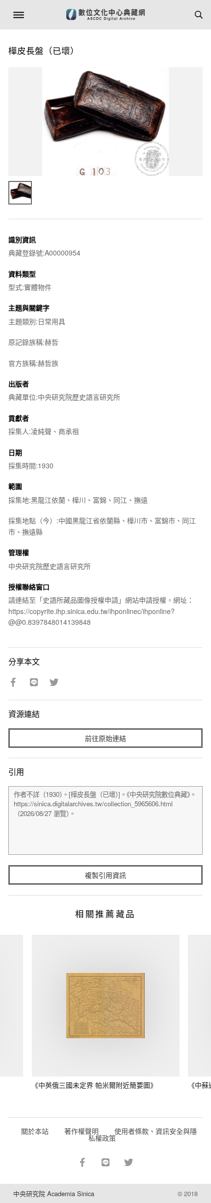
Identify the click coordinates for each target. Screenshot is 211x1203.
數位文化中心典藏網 (105, 15)
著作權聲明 (81, 1131)
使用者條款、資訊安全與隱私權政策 (142, 1134)
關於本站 (35, 1131)
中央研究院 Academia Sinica (53, 1193)
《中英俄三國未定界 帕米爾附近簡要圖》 (94, 1085)
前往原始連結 (105, 738)
